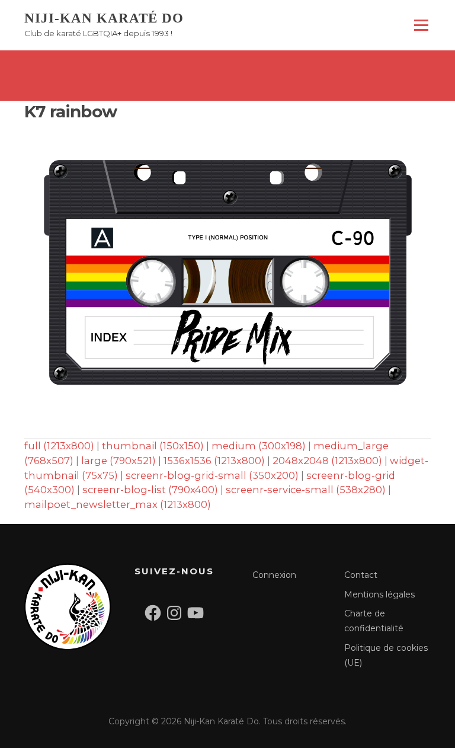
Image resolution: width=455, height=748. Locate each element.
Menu (421, 25)
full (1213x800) (59, 446)
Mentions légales (379, 594)
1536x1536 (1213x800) (214, 460)
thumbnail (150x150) (153, 446)
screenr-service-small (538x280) (306, 490)
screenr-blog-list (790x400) (150, 490)
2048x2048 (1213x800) (327, 460)
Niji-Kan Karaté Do (104, 18)
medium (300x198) (259, 446)
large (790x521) (118, 460)
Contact (360, 575)
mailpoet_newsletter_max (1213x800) (117, 504)
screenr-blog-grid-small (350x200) (212, 475)
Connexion (274, 575)
